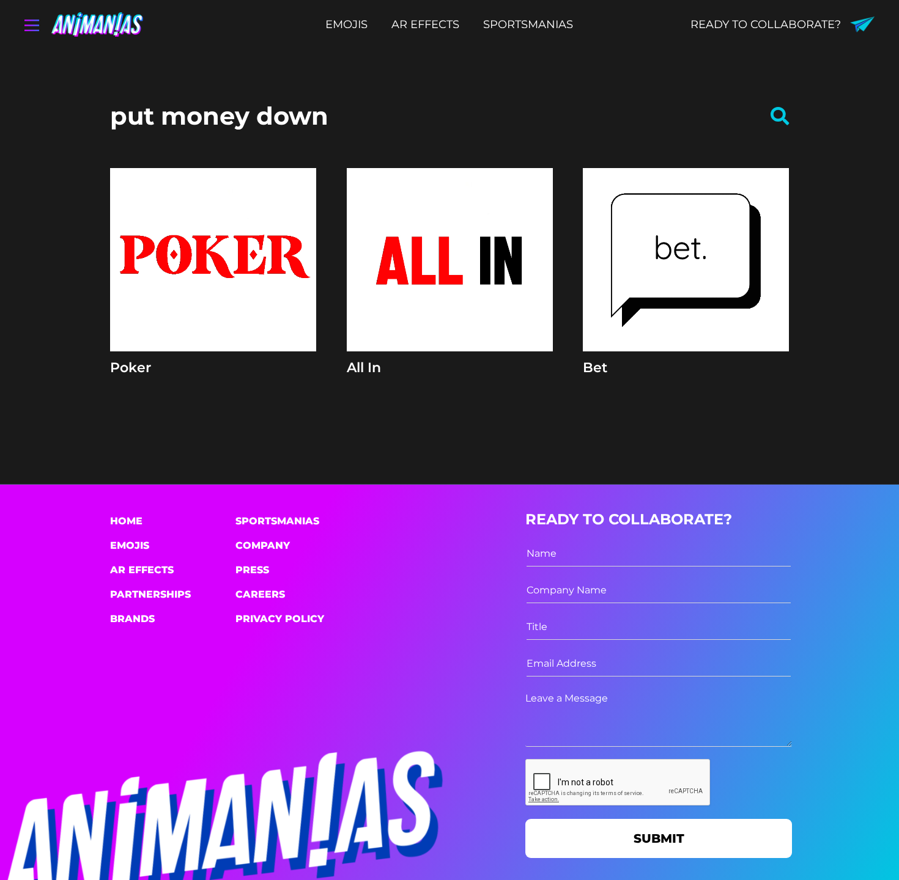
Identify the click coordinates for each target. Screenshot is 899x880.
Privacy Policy (279, 619)
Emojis (129, 545)
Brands (132, 619)
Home (126, 521)
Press (252, 570)
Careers (260, 594)
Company (262, 545)
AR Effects (142, 570)
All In (364, 367)
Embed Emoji (213, 328)
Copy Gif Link (219, 298)
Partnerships (150, 594)
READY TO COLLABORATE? (765, 24)
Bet (595, 367)
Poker (130, 367)
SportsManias (277, 521)
